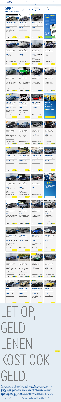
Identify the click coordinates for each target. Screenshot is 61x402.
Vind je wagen (28, 1)
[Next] (17, 18)
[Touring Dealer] (9, 2)
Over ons (49, 1)
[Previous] (6, 18)
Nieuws (44, 1)
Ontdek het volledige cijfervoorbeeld (23, 30)
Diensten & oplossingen (36, 1)
